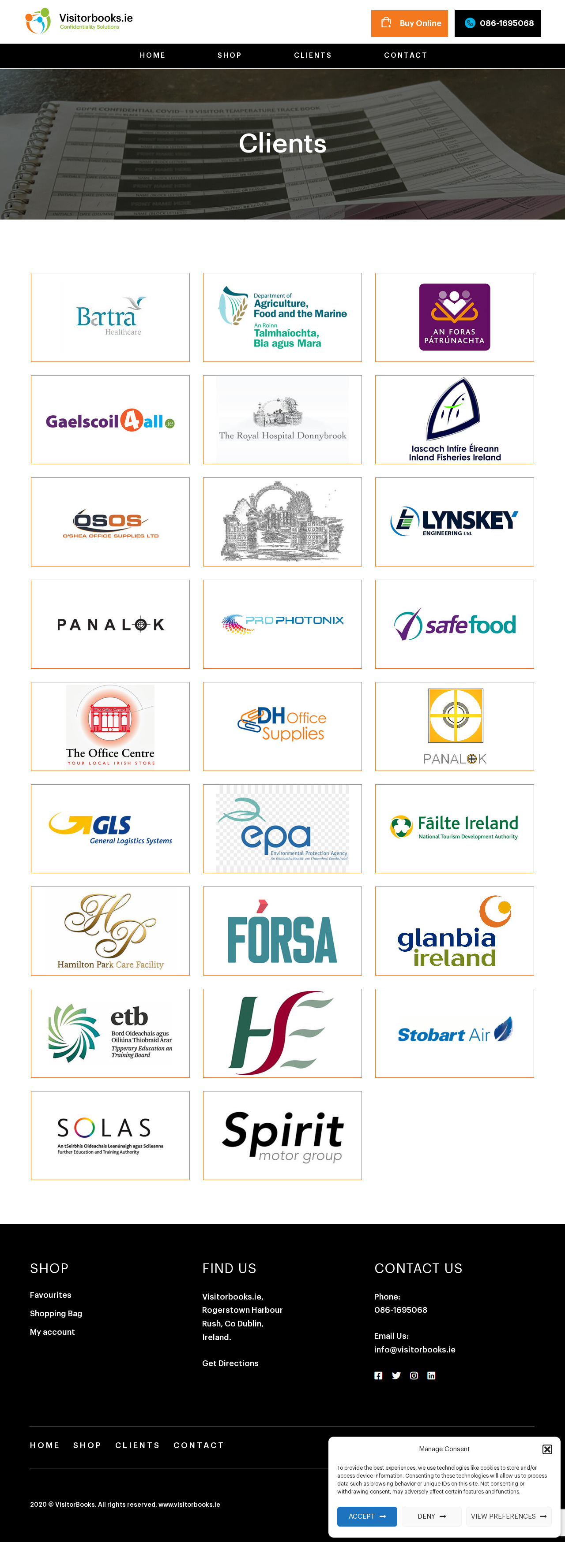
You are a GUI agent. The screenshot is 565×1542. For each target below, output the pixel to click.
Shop (228, 55)
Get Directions (230, 1363)
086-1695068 (507, 23)
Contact (404, 55)
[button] (547, 1449)
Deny (426, 1516)
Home (151, 55)
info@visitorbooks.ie (415, 1350)
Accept (362, 1516)
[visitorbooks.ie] (78, 19)
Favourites (51, 1295)
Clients (311, 55)
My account (52, 1332)
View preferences (503, 1516)
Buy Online (420, 23)
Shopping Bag (56, 1314)
